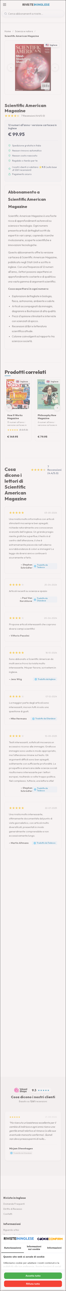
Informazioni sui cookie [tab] (34, 1247)
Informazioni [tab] (54, 1247)
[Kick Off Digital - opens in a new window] (50, 1238)
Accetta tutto (33, 1275)
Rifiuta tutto (33, 1283)
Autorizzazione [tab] (12, 1247)
